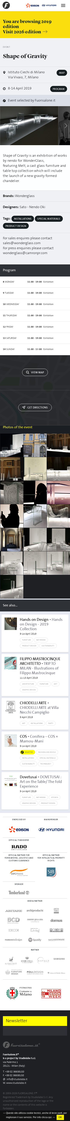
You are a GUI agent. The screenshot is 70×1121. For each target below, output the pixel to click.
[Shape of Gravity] (29, 125)
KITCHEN (54, 797)
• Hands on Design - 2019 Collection (41, 626)
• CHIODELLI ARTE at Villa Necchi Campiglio (39, 710)
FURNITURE (26, 640)
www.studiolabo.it (16, 1083)
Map (62, 73)
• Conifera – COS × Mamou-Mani (39, 741)
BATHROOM (41, 640)
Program (59, 89)
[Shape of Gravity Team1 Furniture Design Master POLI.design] (35, 469)
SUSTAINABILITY (48, 646)
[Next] (65, 125)
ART (55, 684)
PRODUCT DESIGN (29, 646)
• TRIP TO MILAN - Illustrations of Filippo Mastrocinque (40, 668)
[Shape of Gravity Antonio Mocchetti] (35, 539)
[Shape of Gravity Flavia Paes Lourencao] (12, 492)
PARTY (50, 723)
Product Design (15, 226)
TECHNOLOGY (45, 764)
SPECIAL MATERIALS (48, 758)
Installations (23, 218)
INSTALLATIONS (37, 723)
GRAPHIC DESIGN (29, 690)
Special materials (48, 218)
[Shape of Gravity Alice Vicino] (35, 492)
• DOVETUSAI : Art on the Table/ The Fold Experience (41, 784)
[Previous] (4, 125)
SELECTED (29, 752)
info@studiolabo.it (17, 1079)
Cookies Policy (27, 1112)
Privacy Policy (10, 1112)
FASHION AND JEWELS (47, 752)
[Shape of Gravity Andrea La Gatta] (12, 445)
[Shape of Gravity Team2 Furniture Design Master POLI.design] (35, 445)
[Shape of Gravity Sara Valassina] (35, 516)
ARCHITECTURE (28, 684)
